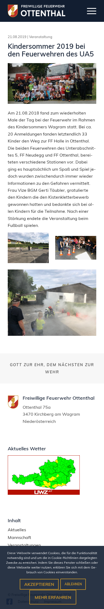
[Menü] (89, 11)
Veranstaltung (40, 37)
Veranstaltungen (24, 545)
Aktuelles (17, 529)
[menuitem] (89, 11)
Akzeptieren (39, 584)
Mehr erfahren (53, 597)
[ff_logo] (41, 11)
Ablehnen (73, 584)
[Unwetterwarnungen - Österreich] (44, 493)
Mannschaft (19, 537)
